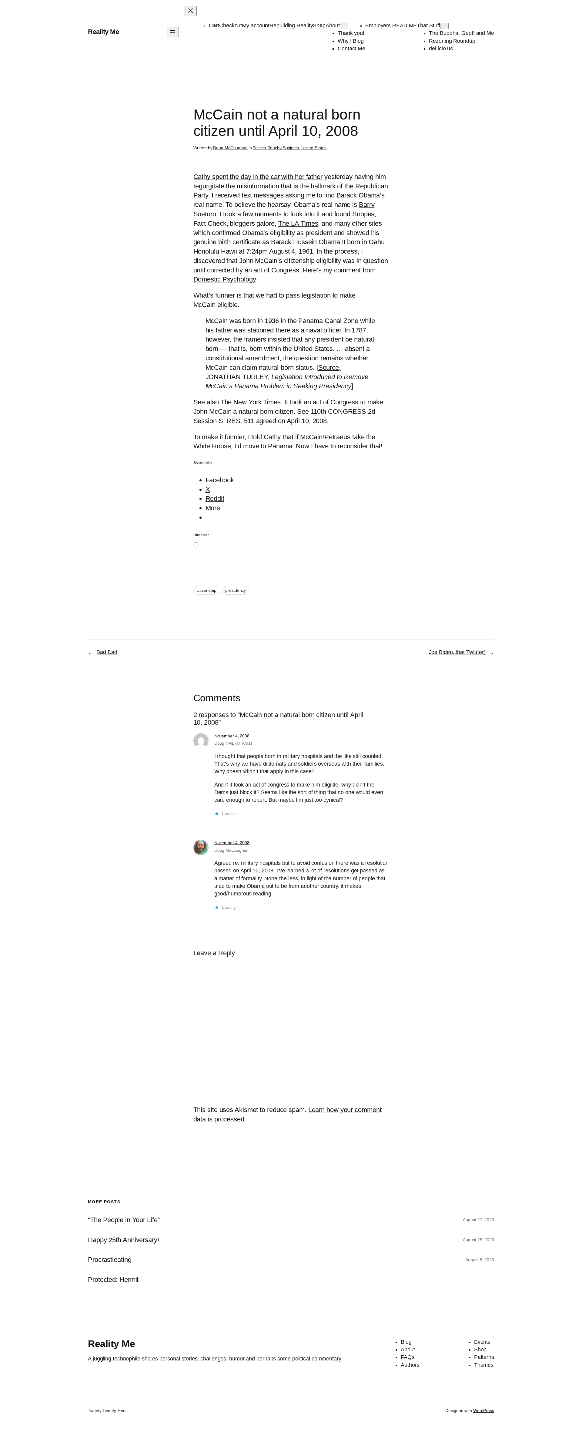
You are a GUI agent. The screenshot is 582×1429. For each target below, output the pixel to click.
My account (255, 25)
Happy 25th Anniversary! (123, 1240)
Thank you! (351, 33)
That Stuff (428, 25)
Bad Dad (106, 652)
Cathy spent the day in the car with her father (258, 176)
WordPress (483, 1410)
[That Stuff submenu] (444, 26)
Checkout (230, 25)
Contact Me (351, 48)
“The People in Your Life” (124, 1220)
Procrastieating (110, 1259)
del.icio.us (441, 48)
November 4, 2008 (231, 735)
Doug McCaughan (230, 147)
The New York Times (251, 402)
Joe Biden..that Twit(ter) (457, 652)
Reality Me (103, 31)
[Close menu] (191, 11)
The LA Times (298, 223)
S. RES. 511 (236, 421)
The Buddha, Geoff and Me (461, 33)
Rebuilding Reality (291, 25)
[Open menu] (173, 32)
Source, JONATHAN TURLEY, (287, 377)
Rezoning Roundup (452, 41)
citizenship (206, 590)
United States (314, 147)
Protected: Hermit (113, 1279)
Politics (259, 147)
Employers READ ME (391, 25)
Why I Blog (351, 41)
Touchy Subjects (283, 147)
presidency (235, 590)
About (333, 25)
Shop (319, 25)
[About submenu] (344, 26)
